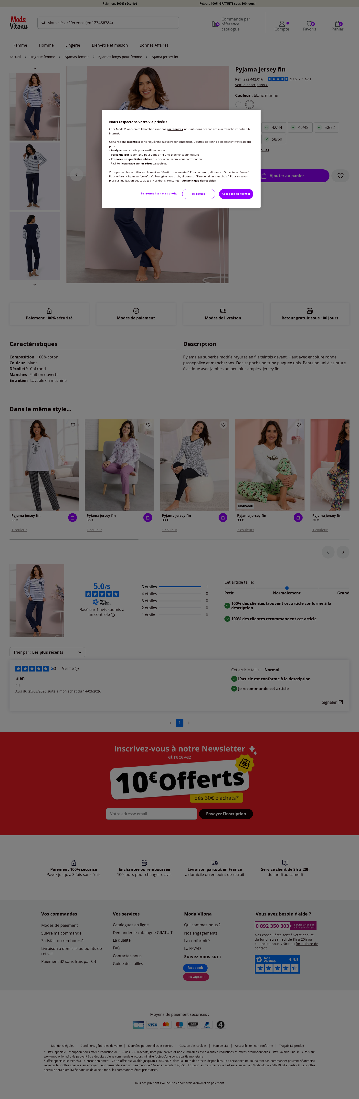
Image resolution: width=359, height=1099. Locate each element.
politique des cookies (201, 181)
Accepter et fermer (236, 194)
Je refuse (198, 194)
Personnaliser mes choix (159, 193)
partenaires (175, 129)
